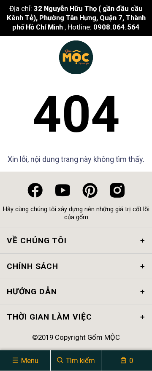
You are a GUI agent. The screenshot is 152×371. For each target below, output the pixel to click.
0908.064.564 (116, 27)
